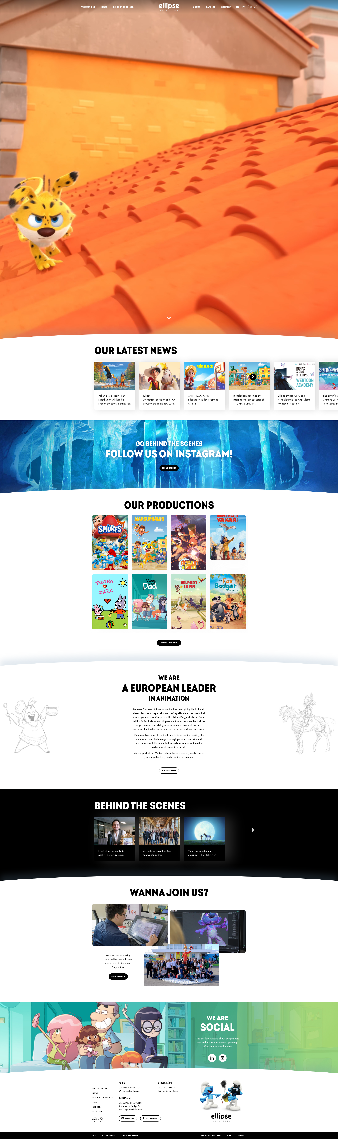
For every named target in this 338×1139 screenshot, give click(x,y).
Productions (88, 7)
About (196, 7)
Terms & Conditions (211, 1135)
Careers (210, 7)
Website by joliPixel (130, 1135)
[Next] (253, 377)
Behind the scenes (123, 7)
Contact (226, 7)
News (104, 7)
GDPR (228, 1135)
